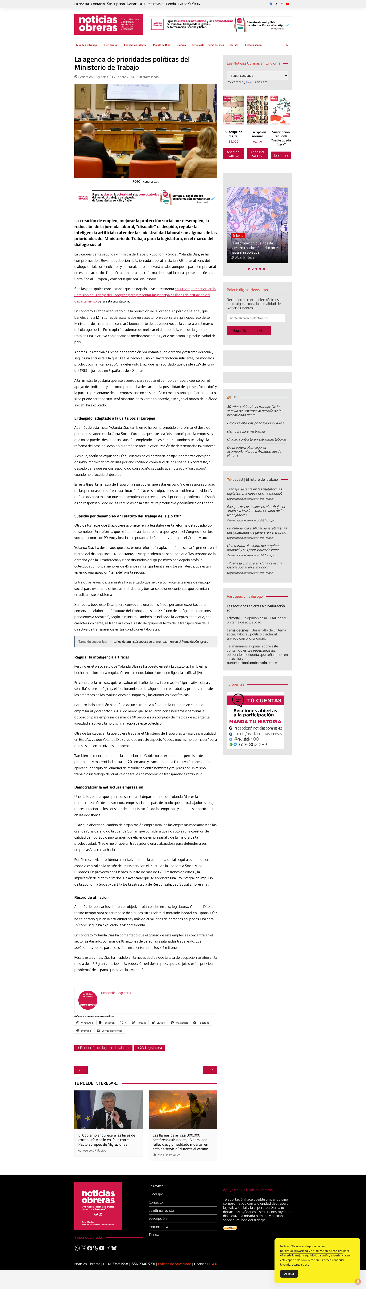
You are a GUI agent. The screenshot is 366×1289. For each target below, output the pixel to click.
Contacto (98, 4)
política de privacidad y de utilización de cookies (311, 1251)
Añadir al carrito (233, 153)
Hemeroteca (158, 1227)
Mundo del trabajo (86, 45)
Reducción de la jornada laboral (105, 1048)
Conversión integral (135, 45)
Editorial (233, 618)
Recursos (233, 45)
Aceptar (289, 1273)
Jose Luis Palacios (94, 1150)
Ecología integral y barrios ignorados (255, 423)
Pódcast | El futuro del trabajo (254, 479)
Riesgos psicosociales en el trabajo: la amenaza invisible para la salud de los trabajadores (256, 510)
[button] (249, 269)
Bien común (111, 45)
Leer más (281, 155)
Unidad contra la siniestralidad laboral (256, 439)
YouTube (287, 3)
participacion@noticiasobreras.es (252, 663)
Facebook (271, 3)
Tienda (170, 4)
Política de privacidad (174, 1264)
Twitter (276, 3)
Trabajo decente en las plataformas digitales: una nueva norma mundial (254, 491)
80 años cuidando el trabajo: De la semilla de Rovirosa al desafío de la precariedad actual (254, 411)
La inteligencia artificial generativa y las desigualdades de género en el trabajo (257, 530)
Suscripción (116, 4)
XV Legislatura (151, 1048)
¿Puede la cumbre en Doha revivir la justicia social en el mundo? (254, 565)
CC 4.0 (212, 1264)
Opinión (181, 45)
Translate (260, 82)
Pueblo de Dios (161, 45)
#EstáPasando (253, 45)
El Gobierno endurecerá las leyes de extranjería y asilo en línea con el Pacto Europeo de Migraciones (106, 1139)
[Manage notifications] (358, 1282)
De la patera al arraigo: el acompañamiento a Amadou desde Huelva (254, 451)
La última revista (151, 4)
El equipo (156, 1194)
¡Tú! (233, 397)
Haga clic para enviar (249, 330)
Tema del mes (216, 45)
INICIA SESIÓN (189, 4)
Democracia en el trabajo (246, 431)
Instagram (282, 3)
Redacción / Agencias (93, 77)
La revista (81, 4)
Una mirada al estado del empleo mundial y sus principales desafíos (253, 548)
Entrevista (198, 45)
